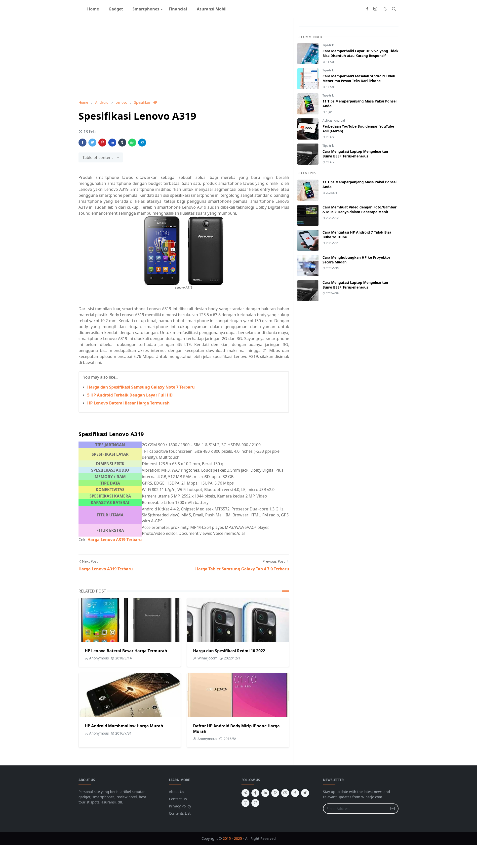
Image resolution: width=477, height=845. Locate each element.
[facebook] (367, 9)
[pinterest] (275, 793)
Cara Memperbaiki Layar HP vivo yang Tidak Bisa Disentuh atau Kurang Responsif (360, 53)
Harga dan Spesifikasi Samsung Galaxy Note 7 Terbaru (141, 387)
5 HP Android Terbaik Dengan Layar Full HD (130, 395)
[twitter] (305, 793)
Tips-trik (328, 45)
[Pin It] (102, 143)
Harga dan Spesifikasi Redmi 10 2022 (229, 650)
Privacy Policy (180, 806)
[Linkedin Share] (112, 143)
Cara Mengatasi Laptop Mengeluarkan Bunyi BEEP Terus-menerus (355, 153)
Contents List (180, 813)
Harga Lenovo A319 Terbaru (114, 539)
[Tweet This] (92, 143)
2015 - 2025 (232, 838)
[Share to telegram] (142, 143)
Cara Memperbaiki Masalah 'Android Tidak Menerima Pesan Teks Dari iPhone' (358, 78)
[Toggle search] (394, 8)
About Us (176, 791)
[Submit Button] (392, 808)
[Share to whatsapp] (132, 143)
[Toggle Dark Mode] (385, 9)
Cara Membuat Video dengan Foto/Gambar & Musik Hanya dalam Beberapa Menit (359, 209)
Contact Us (178, 798)
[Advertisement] (184, 59)
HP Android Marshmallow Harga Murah (124, 726)
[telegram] (245, 793)
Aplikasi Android (333, 120)
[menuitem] (93, 9)
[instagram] (375, 9)
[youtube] (285, 793)
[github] (255, 803)
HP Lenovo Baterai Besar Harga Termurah (128, 403)
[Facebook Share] (82, 143)
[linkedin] (265, 793)
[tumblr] (255, 793)
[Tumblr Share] (122, 143)
